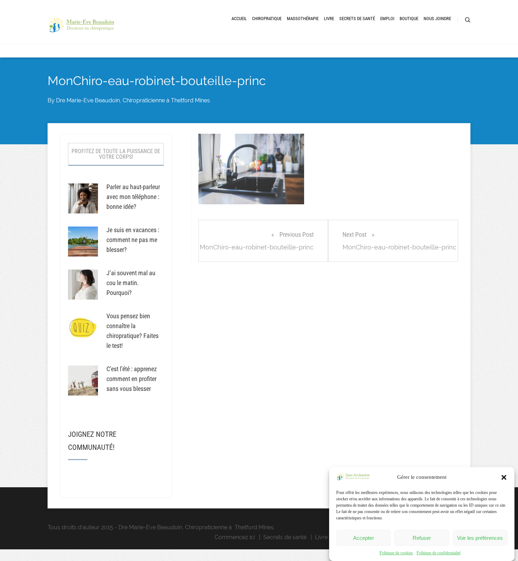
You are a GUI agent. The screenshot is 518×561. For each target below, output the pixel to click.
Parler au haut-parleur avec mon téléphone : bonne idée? (133, 196)
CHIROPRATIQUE (267, 18)
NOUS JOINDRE (437, 18)
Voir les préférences (480, 538)
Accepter (363, 538)
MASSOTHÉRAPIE (303, 18)
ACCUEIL (239, 18)
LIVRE (329, 18)
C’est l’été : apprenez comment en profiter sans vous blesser (131, 378)
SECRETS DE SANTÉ (357, 18)
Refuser (422, 538)
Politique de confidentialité (439, 552)
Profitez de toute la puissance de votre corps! (116, 154)
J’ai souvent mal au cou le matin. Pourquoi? (130, 282)
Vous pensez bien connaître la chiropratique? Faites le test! (132, 330)
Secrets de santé (285, 537)
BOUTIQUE (409, 18)
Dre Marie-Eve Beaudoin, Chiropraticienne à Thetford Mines (133, 100)
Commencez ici (235, 537)
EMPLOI (387, 18)
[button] (503, 477)
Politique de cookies (396, 552)
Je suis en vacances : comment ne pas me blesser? (132, 239)
